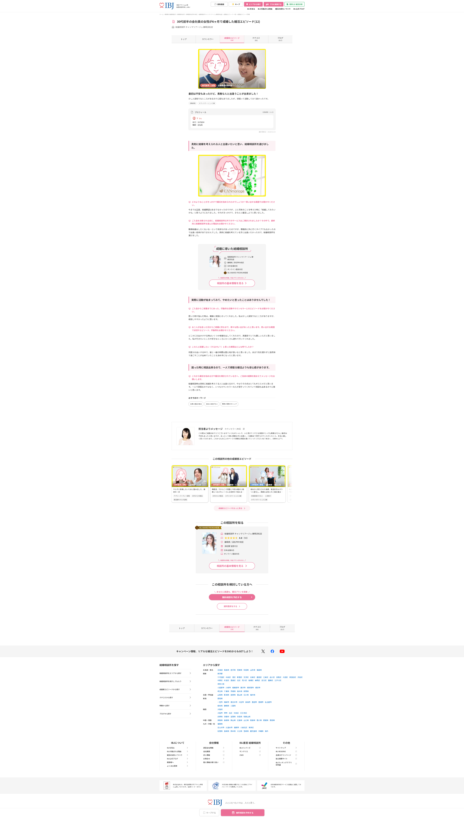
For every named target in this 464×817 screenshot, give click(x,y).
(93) (256, 38)
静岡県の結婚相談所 (170, 14)
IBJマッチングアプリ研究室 (284, 763)
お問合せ (206, 758)
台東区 (252, 677)
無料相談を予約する (245, 812)
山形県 (252, 670)
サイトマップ (281, 748)
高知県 (272, 720)
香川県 (259, 720)
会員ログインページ (283, 755)
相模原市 (235, 687)
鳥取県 (220, 720)
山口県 (246, 720)
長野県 (233, 695)
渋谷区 (300, 677)
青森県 (226, 670)
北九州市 (221, 727)
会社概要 (206, 751)
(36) (232, 38)
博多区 (251, 727)
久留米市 (229, 727)
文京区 (246, 677)
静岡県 (226, 706)
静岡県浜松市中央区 (191, 14)
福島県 (259, 670)
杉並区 (226, 680)
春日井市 (234, 702)
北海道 (220, 670)
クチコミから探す (166, 697)
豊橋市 (260, 702)
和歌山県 (247, 716)
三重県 (233, 706)
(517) (280, 38)
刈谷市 (241, 702)
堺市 (225, 713)
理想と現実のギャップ (229, 404)
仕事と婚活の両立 (196, 404)
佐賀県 (220, 731)
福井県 (252, 695)
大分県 (239, 731)
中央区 (228, 677)
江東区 (265, 677)
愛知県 (220, 698)
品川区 (272, 677)
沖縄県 (260, 731)
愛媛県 (265, 720)
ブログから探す (165, 713)
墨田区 (259, 677)
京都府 (226, 716)
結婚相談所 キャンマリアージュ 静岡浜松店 (210, 14)
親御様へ (170, 762)
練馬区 (257, 680)
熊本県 (233, 731)
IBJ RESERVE (281, 751)
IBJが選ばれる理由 (265, 9)
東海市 (247, 702)
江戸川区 (278, 680)
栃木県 (239, 691)
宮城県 (239, 670)
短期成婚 (193, 103)
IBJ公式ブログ (298, 9)
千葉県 (226, 691)
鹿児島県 (253, 731)
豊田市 (254, 702)
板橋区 (251, 680)
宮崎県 (246, 731)
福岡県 (220, 724)
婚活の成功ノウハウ (282, 9)
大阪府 (220, 709)
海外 (266, 731)
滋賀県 (233, 716)
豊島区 (233, 680)
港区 (234, 677)
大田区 (285, 677)
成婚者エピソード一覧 (230, 14)
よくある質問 (172, 766)
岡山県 (233, 720)
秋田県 (246, 670)
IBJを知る (251, 9)
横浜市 (257, 687)
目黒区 (278, 677)
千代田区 (221, 677)
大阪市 (220, 713)
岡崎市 (226, 702)
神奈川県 (221, 684)
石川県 (246, 695)
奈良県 (239, 716)
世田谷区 (292, 677)
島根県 (226, 720)
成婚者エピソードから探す (170, 689)
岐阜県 (220, 706)
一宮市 (220, 702)
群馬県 (246, 691)
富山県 (239, 695)
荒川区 (244, 680)
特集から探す (165, 705)
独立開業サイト (282, 758)
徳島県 (252, 720)
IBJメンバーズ (244, 748)
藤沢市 (243, 687)
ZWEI (241, 755)
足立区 (264, 680)
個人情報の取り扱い (210, 762)
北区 (238, 680)
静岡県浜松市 (181, 14)
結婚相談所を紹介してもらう (170, 681)
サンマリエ (243, 751)
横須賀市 (250, 687)
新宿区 (239, 677)
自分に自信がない (212, 404)
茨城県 (233, 691)
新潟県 (226, 695)
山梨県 (220, 695)
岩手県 (233, 670)
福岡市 (236, 727)
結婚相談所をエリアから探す (170, 673)
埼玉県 (220, 691)
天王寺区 (243, 713)
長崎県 (226, 731)
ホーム (161, 14)
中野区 (220, 680)
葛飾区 (270, 680)
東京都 (220, 673)
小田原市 (221, 687)
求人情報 (206, 755)
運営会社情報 (208, 748)
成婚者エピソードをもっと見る (230, 508)
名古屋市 (268, 702)
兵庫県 (220, 716)
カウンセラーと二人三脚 (207, 103)
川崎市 (228, 687)
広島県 (239, 720)
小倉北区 (243, 727)
